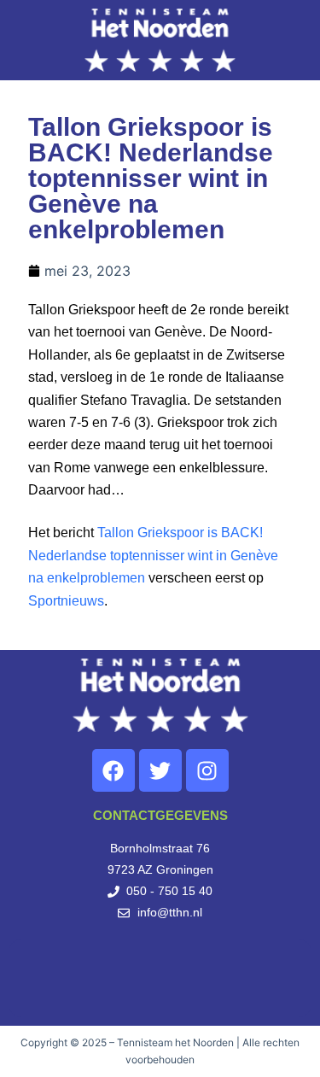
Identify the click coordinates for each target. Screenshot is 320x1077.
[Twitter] (160, 770)
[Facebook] (113, 770)
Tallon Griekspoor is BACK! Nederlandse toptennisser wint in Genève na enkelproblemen (153, 555)
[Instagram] (207, 770)
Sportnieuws (66, 601)
